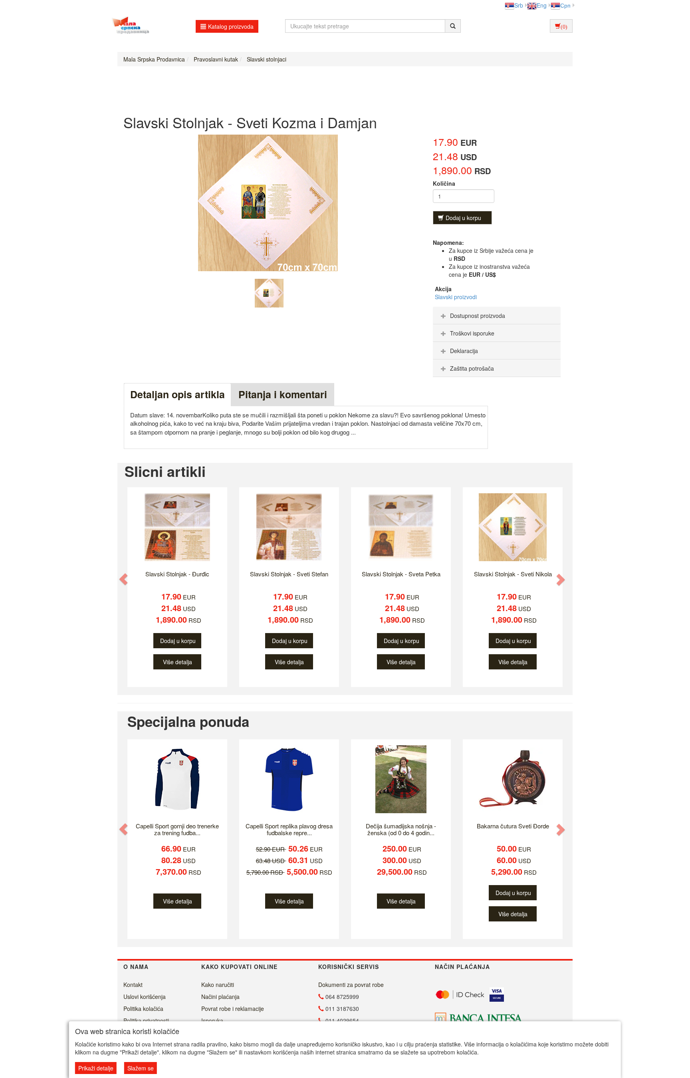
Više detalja (177, 662)
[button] (124, 579)
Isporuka (212, 1020)
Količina (444, 183)
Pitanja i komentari (282, 394)
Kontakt (133, 985)
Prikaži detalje (95, 1068)
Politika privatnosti (146, 1020)
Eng (542, 5)
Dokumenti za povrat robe (351, 985)
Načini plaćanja (220, 997)
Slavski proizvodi (456, 297)
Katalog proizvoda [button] (231, 26)
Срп (565, 5)
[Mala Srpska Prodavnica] (128, 26)
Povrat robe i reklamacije (232, 1008)
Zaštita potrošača (472, 368)
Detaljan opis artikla (177, 394)
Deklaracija (464, 351)
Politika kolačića (143, 1008)
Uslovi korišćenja (144, 997)
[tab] (497, 315)
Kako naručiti (217, 985)
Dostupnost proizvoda (477, 316)
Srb (518, 5)
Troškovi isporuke (472, 333)
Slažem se (140, 1068)
